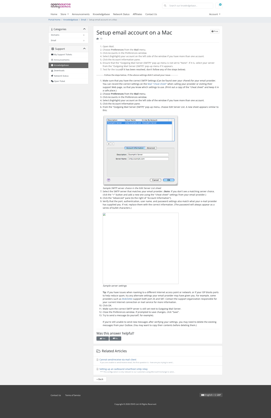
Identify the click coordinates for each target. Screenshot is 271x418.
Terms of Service (72, 395)
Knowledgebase (101, 14)
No (116, 338)
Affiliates (137, 14)
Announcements (81, 14)
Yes (103, 338)
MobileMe (127, 298)
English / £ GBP (212, 394)
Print (215, 31)
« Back (100, 379)
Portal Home (54, 19)
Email (83, 19)
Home (54, 14)
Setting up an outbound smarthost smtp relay (137, 370)
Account (213, 14)
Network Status (121, 14)
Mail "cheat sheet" (157, 83)
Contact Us (151, 14)
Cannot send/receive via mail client (136, 361)
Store (64, 14)
